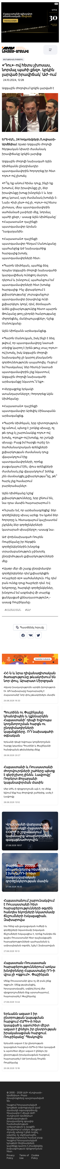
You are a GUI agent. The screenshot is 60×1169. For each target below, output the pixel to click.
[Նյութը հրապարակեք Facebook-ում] (23, 635)
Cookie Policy (35, 1156)
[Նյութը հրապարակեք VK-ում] (31, 635)
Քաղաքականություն (13, 59)
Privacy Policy (11, 1156)
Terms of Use (24, 1156)
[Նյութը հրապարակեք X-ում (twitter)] (38, 635)
